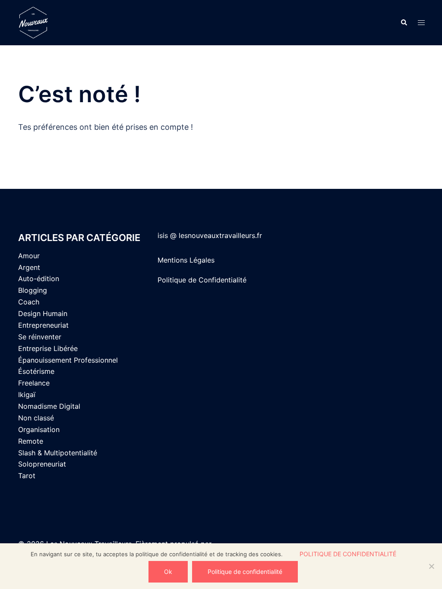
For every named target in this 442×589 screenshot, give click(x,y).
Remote (30, 441)
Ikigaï (26, 394)
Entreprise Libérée (48, 348)
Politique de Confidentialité (202, 280)
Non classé (36, 418)
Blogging (32, 290)
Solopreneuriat (42, 464)
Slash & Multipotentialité (57, 452)
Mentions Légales (186, 260)
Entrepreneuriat (43, 325)
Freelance (34, 383)
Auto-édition (38, 278)
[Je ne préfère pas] (431, 566)
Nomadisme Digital (49, 406)
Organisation (39, 429)
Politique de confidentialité (348, 554)
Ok (168, 571)
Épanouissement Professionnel (68, 360)
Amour (29, 255)
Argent (29, 267)
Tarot (26, 475)
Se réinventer (39, 336)
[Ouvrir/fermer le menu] (421, 22)
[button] (403, 22)
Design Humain (42, 313)
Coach (28, 302)
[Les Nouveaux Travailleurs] (81, 22)
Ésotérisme (36, 371)
